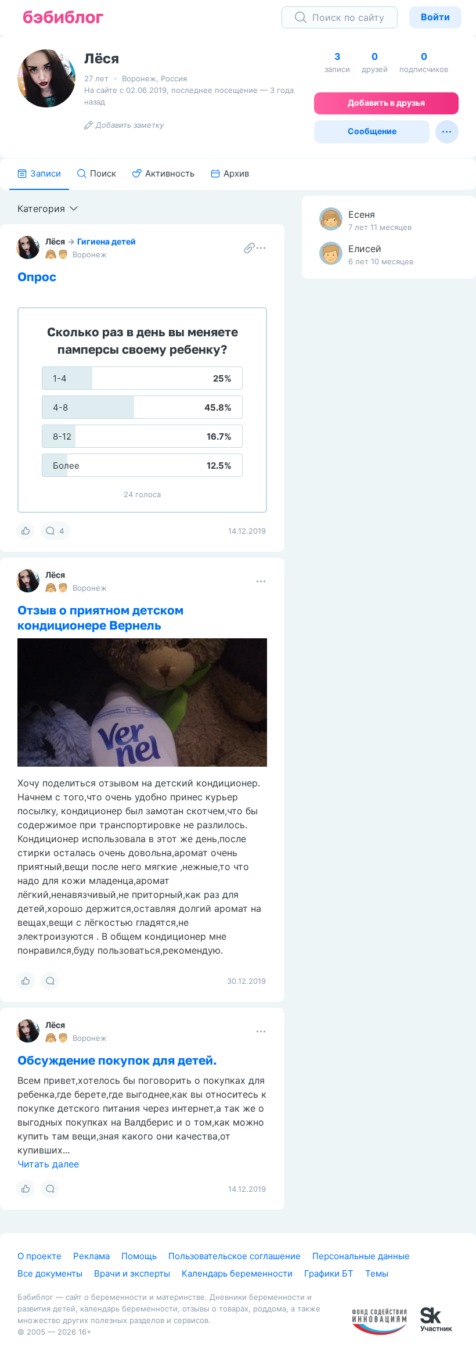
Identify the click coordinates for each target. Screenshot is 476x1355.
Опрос (36, 276)
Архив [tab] (236, 173)
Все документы (49, 1273)
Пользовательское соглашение (234, 1255)
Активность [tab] (169, 173)
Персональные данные (361, 1255)
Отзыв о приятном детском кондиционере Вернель (100, 617)
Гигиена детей (106, 241)
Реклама (91, 1255)
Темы (376, 1273)
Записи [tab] (45, 173)
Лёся (55, 241)
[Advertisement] (389, 470)
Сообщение (372, 131)
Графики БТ (329, 1273)
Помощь (139, 1255)
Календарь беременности (237, 1273)
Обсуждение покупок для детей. (117, 1060)
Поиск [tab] (103, 173)
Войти (435, 17)
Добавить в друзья (386, 102)
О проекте (39, 1255)
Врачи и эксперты (132, 1273)
